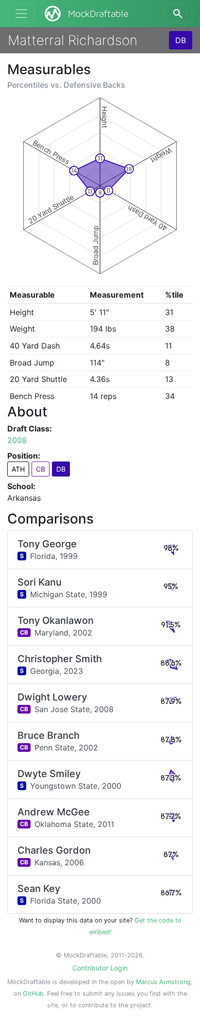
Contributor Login (100, 968)
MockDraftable (98, 14)
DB (180, 40)
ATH (18, 469)
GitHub (33, 993)
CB (40, 469)
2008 (17, 440)
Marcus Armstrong (163, 982)
